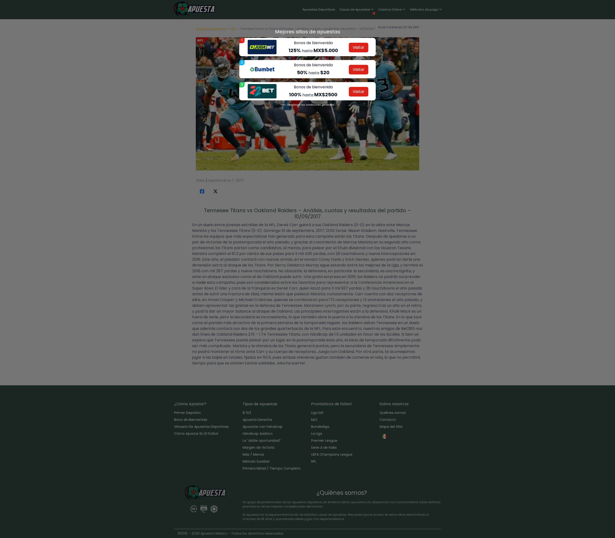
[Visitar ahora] (262, 47)
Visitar (358, 47)
